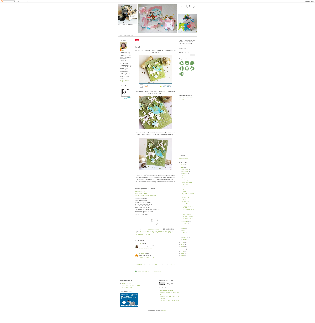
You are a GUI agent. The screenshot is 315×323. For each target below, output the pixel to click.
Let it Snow (185, 184)
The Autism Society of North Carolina (169, 300)
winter (149, 234)
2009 (182, 253)
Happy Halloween (186, 204)
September (185, 221)
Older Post (172, 264)
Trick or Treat (185, 197)
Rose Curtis (142, 253)
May (183, 230)
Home (120, 35)
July (183, 226)
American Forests (126, 283)
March (184, 235)
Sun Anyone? (185, 212)
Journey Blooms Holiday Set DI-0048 (145, 195)
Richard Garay (156, 232)
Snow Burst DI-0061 (141, 193)
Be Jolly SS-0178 (140, 191)
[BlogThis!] (168, 229)
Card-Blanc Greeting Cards (164, 231)
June (183, 228)
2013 (182, 244)
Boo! (183, 175)
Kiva (161, 294)
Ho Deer (184, 191)
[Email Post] (164, 229)
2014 (182, 242)
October (184, 173)
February (184, 237)
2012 (182, 246)
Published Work (128, 35)
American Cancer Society (166, 290)
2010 (182, 251)
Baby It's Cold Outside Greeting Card (148, 231)
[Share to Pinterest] (173, 229)
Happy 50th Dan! (186, 214)
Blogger (164, 310)
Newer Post (139, 264)
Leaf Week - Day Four (187, 218)
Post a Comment (141, 261)
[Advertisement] (185, 127)
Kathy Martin (125, 50)
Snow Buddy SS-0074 (141, 190)
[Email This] (167, 229)
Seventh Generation (127, 287)
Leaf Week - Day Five (187, 216)
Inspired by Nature (187, 180)
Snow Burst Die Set (142, 234)
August (184, 223)
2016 (182, 165)
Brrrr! (183, 177)
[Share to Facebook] (171, 229)
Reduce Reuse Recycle (188, 209)
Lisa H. (141, 243)
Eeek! (183, 186)
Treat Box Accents (187, 182)
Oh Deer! (184, 199)
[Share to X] (170, 229)
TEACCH (162, 298)
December (185, 169)
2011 (182, 249)
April (183, 232)
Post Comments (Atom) (148, 267)
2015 (182, 167)
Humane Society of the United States (169, 292)
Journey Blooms (149, 232)
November (185, 171)
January (184, 239)
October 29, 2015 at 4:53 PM (146, 248)
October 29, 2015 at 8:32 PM (146, 257)
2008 (182, 255)
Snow (161, 232)
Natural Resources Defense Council (131, 285)
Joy (183, 189)
